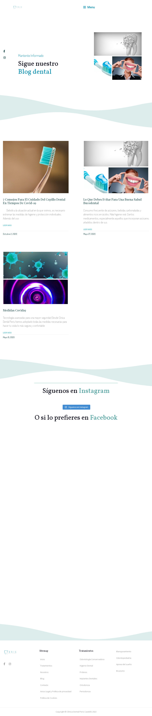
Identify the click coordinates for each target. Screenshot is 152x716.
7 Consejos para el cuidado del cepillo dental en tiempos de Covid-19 (34, 201)
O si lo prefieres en (76, 418)
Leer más (7, 225)
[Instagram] (10, 664)
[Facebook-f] (4, 664)
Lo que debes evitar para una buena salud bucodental (112, 201)
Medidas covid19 (14, 310)
